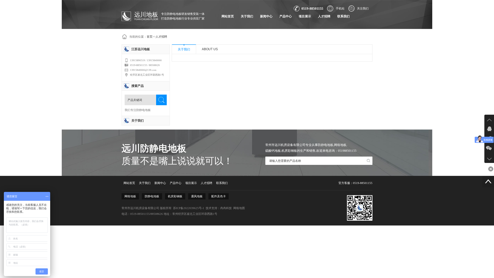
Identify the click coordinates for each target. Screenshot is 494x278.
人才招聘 (324, 16)
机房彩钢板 (175, 196)
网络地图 (239, 208)
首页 (149, 36)
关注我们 (363, 8)
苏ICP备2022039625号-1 (188, 208)
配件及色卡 (218, 196)
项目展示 (305, 16)
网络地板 (130, 196)
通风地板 (197, 196)
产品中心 (285, 16)
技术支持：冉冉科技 (219, 208)
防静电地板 (152, 196)
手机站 (340, 8)
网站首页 (228, 16)
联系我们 (343, 16)
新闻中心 (266, 16)
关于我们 (247, 16)
